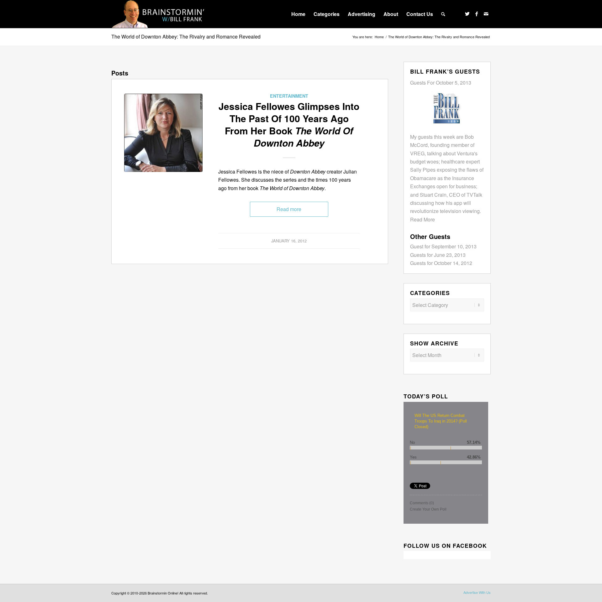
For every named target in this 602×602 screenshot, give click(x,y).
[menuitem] (298, 14)
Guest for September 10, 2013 (443, 246)
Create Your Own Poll (428, 509)
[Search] (443, 14)
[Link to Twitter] (467, 13)
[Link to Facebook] (476, 13)
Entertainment (289, 96)
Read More (422, 219)
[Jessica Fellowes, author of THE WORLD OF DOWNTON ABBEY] (163, 133)
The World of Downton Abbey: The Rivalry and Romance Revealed (186, 36)
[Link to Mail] (486, 13)
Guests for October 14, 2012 (441, 263)
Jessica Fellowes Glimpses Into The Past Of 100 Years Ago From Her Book (289, 124)
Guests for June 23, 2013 (438, 254)
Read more (289, 209)
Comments (422, 503)
